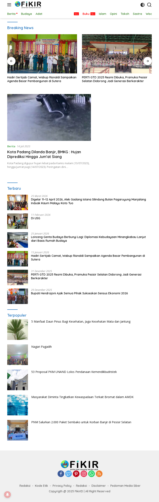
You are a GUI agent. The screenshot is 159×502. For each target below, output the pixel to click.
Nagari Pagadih (41, 347)
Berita (11, 146)
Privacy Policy (62, 486)
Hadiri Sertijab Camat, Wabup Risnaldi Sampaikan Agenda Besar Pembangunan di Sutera (41, 79)
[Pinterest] (76, 474)
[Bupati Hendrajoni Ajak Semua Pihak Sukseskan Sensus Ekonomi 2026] (17, 296)
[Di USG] (17, 221)
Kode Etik (41, 486)
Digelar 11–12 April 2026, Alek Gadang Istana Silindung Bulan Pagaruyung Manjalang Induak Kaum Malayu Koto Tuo (88, 201)
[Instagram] (84, 474)
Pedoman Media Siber (125, 486)
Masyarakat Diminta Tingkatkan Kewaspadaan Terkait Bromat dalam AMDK (82, 397)
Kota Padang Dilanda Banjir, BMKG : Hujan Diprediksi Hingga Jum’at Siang (44, 154)
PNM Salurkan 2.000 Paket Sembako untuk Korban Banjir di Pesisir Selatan (81, 422)
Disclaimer (99, 486)
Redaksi (24, 486)
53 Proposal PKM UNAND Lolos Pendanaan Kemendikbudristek (74, 372)
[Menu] (10, 4)
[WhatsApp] (91, 474)
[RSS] (99, 474)
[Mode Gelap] (142, 4)
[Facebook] (61, 474)
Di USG (35, 218)
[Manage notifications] (7, 494)
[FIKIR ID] (27, 4)
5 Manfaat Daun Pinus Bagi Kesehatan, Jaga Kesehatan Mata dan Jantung (80, 321)
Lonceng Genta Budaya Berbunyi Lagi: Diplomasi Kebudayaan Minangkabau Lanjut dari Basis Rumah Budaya (88, 239)
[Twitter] (68, 474)
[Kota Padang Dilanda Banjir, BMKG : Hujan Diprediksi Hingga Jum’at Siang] (49, 117)
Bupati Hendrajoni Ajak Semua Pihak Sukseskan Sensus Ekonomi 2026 (79, 293)
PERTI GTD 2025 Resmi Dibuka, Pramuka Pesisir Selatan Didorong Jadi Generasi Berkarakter (114, 79)
